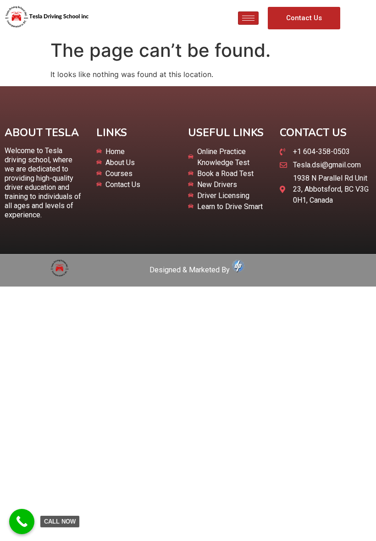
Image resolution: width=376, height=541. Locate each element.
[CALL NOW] (21, 521)
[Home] (59, 273)
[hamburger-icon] (248, 18)
